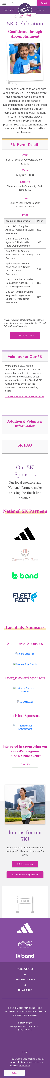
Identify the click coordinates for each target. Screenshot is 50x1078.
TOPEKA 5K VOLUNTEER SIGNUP (24, 396)
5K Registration (26, 335)
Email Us (25, 764)
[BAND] (25, 575)
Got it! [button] (14, 1073)
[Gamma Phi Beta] (25, 554)
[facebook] (28, 1044)
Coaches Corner (25, 979)
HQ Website (25, 990)
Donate (44, 3)
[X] (22, 1044)
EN (13, 3)
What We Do (9, 10)
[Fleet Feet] (25, 596)
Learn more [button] (24, 1066)
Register (39, 10)
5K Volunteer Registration (25, 874)
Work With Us (25, 969)
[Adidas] (25, 533)
